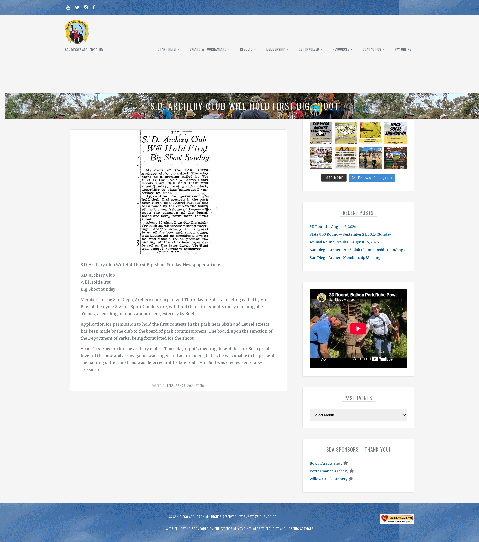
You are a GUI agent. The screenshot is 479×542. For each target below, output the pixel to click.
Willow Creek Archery (329, 479)
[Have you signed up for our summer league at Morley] (346, 133)
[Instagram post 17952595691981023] (321, 158)
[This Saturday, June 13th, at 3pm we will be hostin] (395, 133)
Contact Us (372, 49)
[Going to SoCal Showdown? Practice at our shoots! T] (346, 158)
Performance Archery (329, 471)
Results (246, 49)
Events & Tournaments (208, 49)
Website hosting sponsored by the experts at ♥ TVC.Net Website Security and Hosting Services (239, 528)
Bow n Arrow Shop (326, 463)
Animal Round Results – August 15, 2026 (344, 242)
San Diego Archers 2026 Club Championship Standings (357, 250)
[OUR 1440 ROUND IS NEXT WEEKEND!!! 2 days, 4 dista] (321, 133)
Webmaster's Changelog (258, 516)
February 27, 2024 (181, 385)
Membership (275, 49)
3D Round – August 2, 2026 (333, 226)
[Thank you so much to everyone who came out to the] (370, 158)
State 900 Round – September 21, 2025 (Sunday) (351, 234)
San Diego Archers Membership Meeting (345, 257)
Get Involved (309, 49)
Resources (341, 49)
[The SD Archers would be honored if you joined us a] (370, 133)
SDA (202, 385)
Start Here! (167, 49)
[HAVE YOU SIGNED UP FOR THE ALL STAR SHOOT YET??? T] (395, 158)
